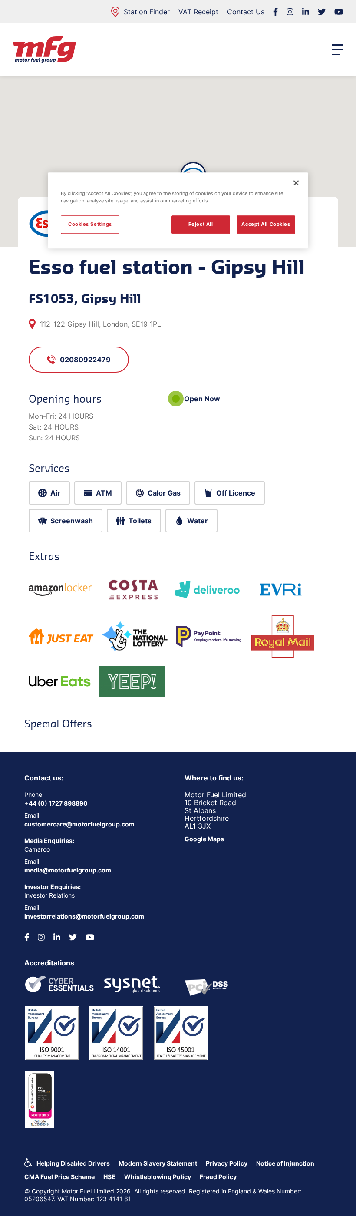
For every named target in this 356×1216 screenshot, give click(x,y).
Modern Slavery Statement (158, 1163)
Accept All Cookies (265, 224)
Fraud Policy (218, 1176)
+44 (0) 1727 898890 (56, 803)
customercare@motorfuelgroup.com (79, 824)
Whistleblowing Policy (157, 1176)
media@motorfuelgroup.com (67, 870)
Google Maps (204, 839)
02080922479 (85, 359)
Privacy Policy (226, 1163)
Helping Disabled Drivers (73, 1163)
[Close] (296, 182)
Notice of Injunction (285, 1163)
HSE (109, 1176)
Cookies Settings (90, 224)
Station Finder (147, 11)
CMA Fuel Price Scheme (59, 1176)
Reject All (200, 224)
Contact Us (245, 11)
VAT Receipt (198, 11)
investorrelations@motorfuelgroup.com (84, 916)
